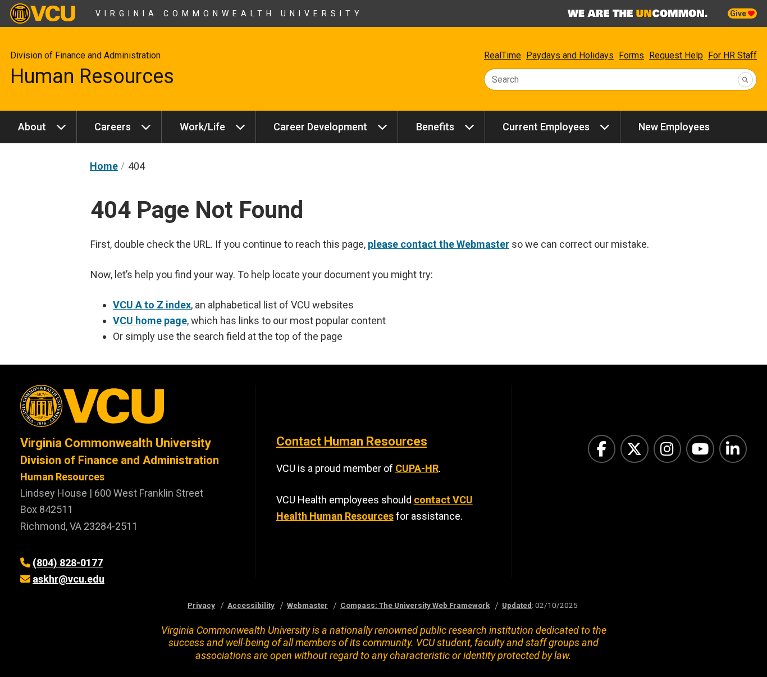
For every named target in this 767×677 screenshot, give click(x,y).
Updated (517, 605)
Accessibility (251, 605)
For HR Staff (732, 55)
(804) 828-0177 (68, 563)
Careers (112, 127)
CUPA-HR (417, 468)
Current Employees (546, 127)
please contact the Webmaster (438, 244)
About (32, 127)
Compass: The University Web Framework (415, 605)
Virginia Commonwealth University (229, 13)
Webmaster (307, 605)
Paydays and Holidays (570, 55)
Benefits (435, 127)
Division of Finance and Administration (85, 55)
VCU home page (150, 320)
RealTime (502, 55)
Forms (631, 55)
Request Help (676, 55)
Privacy (201, 605)
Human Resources (92, 76)
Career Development (320, 127)
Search (505, 79)
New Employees (674, 127)
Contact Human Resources (351, 441)
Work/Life (202, 127)
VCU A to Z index (152, 305)
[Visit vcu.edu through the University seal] (127, 410)
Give (739, 13)
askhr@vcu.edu (68, 579)
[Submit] (745, 79)
